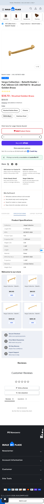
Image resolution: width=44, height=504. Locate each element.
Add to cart (23, 501)
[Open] (5, 499)
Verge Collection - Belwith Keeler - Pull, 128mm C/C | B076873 (30, 24)
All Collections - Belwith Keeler (11, 25)
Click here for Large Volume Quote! (14, 126)
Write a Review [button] (23, 388)
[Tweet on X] (8, 164)
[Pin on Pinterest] (16, 164)
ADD (11, 295)
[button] (40, 8)
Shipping (4, 103)
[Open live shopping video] (42, 250)
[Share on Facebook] (12, 164)
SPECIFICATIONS (20, 213)
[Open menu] (3, 9)
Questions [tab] (21, 399)
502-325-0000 (26, 2)
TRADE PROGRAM (15, 2)
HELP (32, 2)
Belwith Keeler (6, 74)
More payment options (22, 148)
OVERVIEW (6, 213)
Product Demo (24, 131)
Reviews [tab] (8, 399)
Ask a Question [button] (23, 393)
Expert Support (36, 213)
